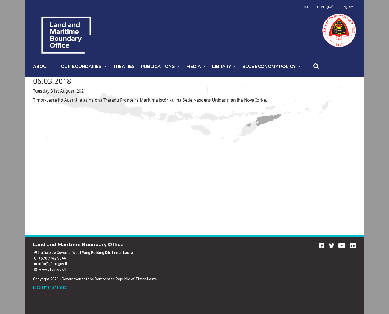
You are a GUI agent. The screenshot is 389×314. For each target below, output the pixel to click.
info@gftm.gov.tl (52, 264)
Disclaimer (42, 287)
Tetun (307, 6)
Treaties (124, 66)
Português (326, 6)
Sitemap (59, 287)
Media (193, 66)
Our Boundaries (81, 66)
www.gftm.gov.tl (52, 269)
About (41, 66)
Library (221, 66)
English (347, 6)
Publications (158, 66)
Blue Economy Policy (269, 66)
